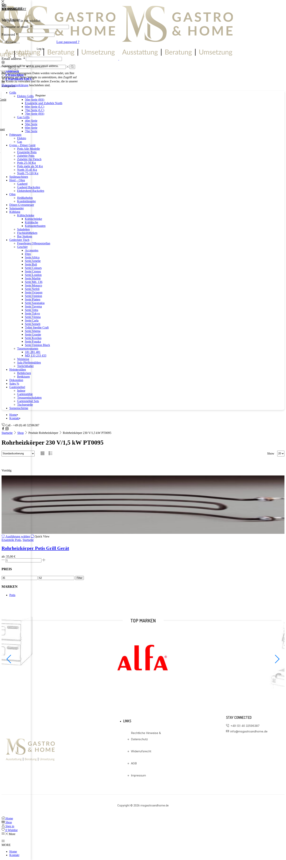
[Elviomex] (143, 686)
